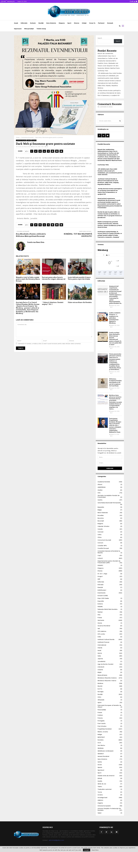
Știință (100, 778)
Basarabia (101, 507)
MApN (99, 672)
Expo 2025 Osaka (103, 598)
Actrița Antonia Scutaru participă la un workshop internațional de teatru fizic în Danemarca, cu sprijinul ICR (109, 93)
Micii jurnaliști (29, 28)
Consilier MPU (102, 545)
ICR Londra (101, 634)
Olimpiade (101, 700)
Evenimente (101, 593)
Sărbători (101, 753)
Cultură (29, 140)
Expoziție (101, 601)
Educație (100, 584)
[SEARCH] (120, 121)
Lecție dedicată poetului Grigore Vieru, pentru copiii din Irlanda (79, 278)
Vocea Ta (92, 23)
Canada (100, 529)
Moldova (100, 683)
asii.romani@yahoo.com (56, 840)
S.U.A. (99, 742)
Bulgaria (100, 523)
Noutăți (40, 23)
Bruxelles (101, 515)
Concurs (100, 542)
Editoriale (24, 23)
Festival (100, 612)
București (101, 521)
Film (99, 614)
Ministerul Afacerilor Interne (107, 680)
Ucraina (100, 795)
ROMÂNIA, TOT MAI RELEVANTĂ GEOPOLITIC (78, 235)
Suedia (100, 781)
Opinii (99, 702)
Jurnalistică (101, 661)
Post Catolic (102, 723)
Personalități (102, 709)
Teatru (100, 786)
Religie (100, 734)
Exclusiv (33, 23)
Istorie (100, 653)
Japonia (100, 658)
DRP (99, 579)
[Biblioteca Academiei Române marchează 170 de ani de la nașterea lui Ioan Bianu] (103, 383)
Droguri (100, 576)
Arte (99, 492)
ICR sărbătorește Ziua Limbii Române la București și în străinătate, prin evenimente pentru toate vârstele (110, 75)
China (99, 537)
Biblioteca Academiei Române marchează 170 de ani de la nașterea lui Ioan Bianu (115, 382)
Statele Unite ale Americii (106, 775)
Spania (100, 767)
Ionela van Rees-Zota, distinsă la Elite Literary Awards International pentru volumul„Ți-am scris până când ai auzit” (115, 338)
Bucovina (101, 518)
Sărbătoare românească (105, 751)
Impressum (17, 28)
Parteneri (101, 23)
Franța (100, 617)
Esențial (100, 587)
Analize (100, 490)
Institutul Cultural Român (106, 639)
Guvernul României (104, 625)
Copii (99, 555)
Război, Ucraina (103, 731)
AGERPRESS (101, 487)
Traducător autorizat (104, 789)
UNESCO (100, 800)
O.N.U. (99, 697)
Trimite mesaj (41, 28)
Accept (86, 850)
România (100, 740)
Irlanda (100, 647)
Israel (99, 650)
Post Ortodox (102, 726)
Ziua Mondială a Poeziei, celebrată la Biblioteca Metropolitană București (31, 235)
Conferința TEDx (103, 70)
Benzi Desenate (103, 512)
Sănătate (100, 748)
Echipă (84, 23)
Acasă (16, 23)
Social (100, 764)
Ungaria (100, 803)
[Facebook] (101, 832)
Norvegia (100, 691)
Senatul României (103, 756)
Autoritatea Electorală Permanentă (109, 502)
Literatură (101, 667)
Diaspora (62, 23)
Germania (101, 620)
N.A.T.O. (100, 689)
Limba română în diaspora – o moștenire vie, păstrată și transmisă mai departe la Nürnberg (114, 318)
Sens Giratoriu (51, 23)
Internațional (102, 645)
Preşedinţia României (105, 729)
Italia (99, 656)
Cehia (99, 534)
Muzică (100, 686)
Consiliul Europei (103, 548)
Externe (100, 604)
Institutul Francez (103, 642)
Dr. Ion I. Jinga (102, 573)
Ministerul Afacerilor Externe (107, 678)
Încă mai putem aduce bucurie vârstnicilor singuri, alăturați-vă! (53, 278)
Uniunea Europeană (104, 806)
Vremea (101, 244)
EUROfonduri (102, 590)
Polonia (100, 718)
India (99, 636)
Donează (110, 23)
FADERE (100, 606)
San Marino (101, 745)
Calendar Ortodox (103, 526)
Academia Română (104, 481)
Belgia (100, 510)
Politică (100, 715)
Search (100, 38)
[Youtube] (117, 832)
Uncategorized (102, 797)
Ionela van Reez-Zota (24, 146)
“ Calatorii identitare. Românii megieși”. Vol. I (53, 303)
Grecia (100, 623)
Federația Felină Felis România (107, 609)
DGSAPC (100, 565)
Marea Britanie (102, 675)
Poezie (100, 712)
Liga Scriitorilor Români (105, 664)
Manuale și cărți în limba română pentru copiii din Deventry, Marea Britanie (28, 279)
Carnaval (100, 532)
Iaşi (99, 628)
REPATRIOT (101, 737)
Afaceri (100, 484)
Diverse (76, 23)
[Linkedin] (111, 832)
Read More (95, 850)
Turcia (100, 792)
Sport (69, 23)
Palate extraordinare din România (80, 302)
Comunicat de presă (21, 140)
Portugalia (101, 720)
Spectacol (101, 770)
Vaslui (99, 813)
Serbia (100, 762)
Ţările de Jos (102, 784)
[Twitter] (106, 832)
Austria (100, 500)
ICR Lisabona (102, 631)
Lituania (100, 669)
